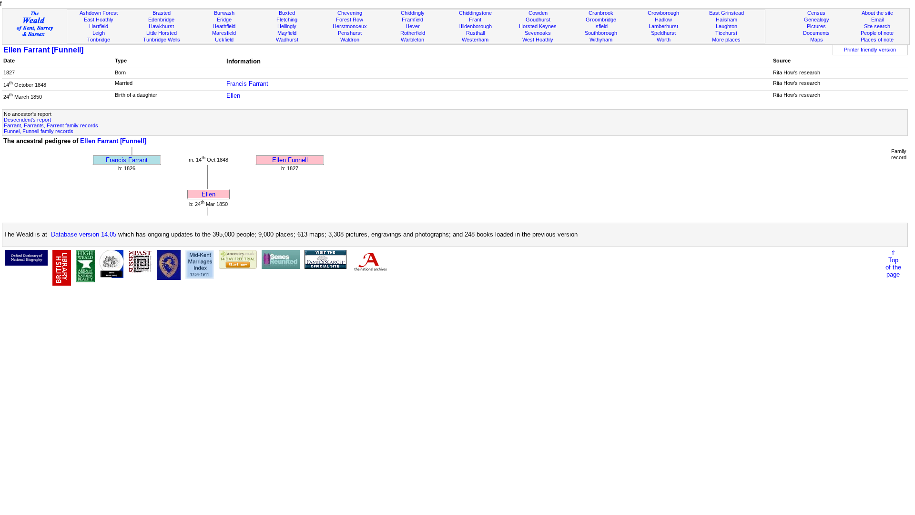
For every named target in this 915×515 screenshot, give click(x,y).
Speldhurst (663, 33)
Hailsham (726, 19)
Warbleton (412, 39)
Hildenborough (475, 26)
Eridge (224, 19)
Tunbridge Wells (161, 39)
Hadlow (663, 19)
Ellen (233, 95)
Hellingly (286, 26)
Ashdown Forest (99, 13)
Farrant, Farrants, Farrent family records (51, 125)
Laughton (726, 26)
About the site (877, 13)
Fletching (286, 19)
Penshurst (350, 33)
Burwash (224, 13)
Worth (664, 39)
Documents (816, 33)
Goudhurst (538, 19)
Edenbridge (161, 19)
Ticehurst (726, 33)
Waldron (349, 39)
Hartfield (98, 26)
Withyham (601, 39)
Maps (816, 39)
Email (877, 19)
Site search (877, 26)
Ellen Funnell (290, 160)
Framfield (412, 19)
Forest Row (349, 19)
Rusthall (475, 33)
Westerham (475, 39)
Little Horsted (161, 33)
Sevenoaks (538, 33)
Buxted (287, 13)
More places (726, 39)
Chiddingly (413, 13)
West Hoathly (537, 39)
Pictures (816, 26)
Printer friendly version (870, 49)
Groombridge (601, 19)
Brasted (161, 13)
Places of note (877, 39)
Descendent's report (27, 120)
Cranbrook (601, 13)
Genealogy (816, 19)
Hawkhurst (161, 26)
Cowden (538, 13)
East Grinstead (726, 13)
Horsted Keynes (538, 26)
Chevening (349, 13)
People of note (877, 33)
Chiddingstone (475, 13)
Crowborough (663, 13)
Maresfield (224, 33)
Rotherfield (412, 33)
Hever (413, 26)
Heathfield (224, 26)
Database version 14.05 (83, 234)
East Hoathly (98, 19)
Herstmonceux (350, 26)
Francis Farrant (247, 83)
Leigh (98, 33)
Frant (475, 19)
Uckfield (224, 39)
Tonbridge (98, 39)
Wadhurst (287, 39)
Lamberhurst (663, 26)
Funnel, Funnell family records (38, 131)
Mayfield (286, 33)
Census (816, 13)
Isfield (601, 26)
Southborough (601, 33)
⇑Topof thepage (893, 263)
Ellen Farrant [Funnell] (43, 50)
